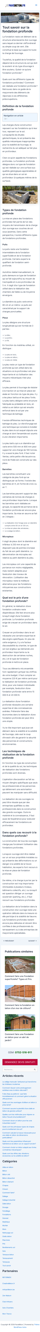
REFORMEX (6, 1277)
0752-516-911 (23, 1052)
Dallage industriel (8, 1200)
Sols (4, 1251)
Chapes (5, 1185)
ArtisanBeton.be (8, 1290)
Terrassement (7, 1258)
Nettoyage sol (7, 1233)
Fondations (6, 1215)
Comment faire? (8, 1193)
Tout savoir (6, 1266)
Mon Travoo (7, 1314)
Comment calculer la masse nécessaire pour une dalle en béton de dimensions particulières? (19, 1135)
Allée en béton (7, 1167)
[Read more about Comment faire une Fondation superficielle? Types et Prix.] (20, 964)
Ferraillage (6, 1211)
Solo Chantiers (8, 1308)
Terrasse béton (8, 1255)
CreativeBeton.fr (8, 1283)
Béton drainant (8, 1182)
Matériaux (6, 1222)
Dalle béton (6, 1204)
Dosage (5, 1207)
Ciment (5, 1189)
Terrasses (6, 1262)
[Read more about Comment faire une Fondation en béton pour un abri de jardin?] (20, 1023)
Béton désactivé (8, 1178)
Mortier (5, 1226)
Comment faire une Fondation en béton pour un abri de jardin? (19, 1037)
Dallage (5, 1196)
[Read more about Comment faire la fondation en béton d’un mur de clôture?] (20, 994)
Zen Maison (6, 1296)
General (5, 1218)
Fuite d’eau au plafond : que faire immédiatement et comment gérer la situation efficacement (19, 1096)
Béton (4, 1171)
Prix (3, 1244)
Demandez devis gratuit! (20, 1062)
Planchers (6, 1240)
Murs (4, 1229)
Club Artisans (7, 1302)
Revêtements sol (8, 1247)
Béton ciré (6, 1174)
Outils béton (7, 1236)
